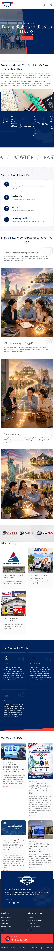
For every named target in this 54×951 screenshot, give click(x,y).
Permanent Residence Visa (35, 920)
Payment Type (4, 923)
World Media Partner (6, 926)
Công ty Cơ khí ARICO (39, 575)
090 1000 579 (19, 938)
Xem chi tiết (5, 786)
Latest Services (5, 920)
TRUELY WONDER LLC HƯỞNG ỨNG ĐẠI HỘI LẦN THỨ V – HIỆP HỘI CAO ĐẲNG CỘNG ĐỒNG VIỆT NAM (39, 788)
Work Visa (30, 929)
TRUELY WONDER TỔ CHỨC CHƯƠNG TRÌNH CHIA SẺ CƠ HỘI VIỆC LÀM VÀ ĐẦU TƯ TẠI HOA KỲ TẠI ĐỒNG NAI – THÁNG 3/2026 (13, 845)
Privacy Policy (35, 947)
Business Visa (31, 923)
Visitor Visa (31, 917)
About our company (6, 917)
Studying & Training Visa (34, 926)
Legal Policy (4, 929)
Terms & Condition (48, 947)
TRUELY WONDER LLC (11, 947)
